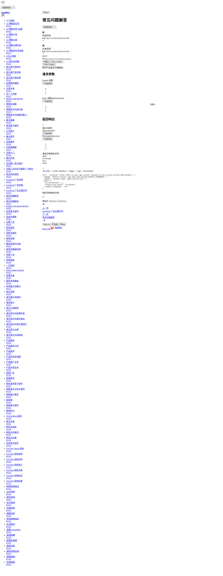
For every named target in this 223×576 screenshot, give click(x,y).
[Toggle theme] (3, 15)
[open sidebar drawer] (3, 2)
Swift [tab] (44, 163)
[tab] (132, 126)
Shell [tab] (44, 156)
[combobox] (54, 30)
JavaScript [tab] (46, 158)
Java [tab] (44, 161)
